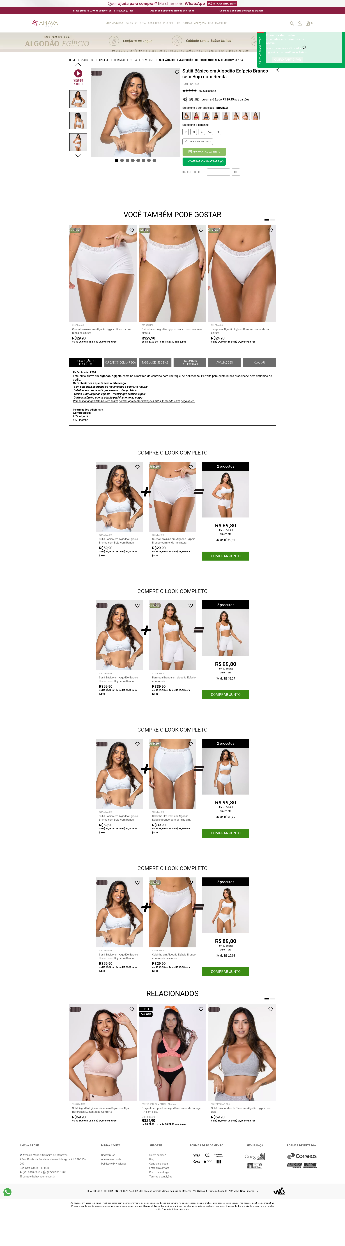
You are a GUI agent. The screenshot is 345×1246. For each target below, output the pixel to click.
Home (72, 60)
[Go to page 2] (272, 220)
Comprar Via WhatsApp (203, 161)
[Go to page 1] (266, 220)
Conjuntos (154, 23)
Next (78, 156)
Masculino (221, 23)
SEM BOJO (148, 60)
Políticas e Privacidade (113, 1163)
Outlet (234, 23)
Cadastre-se (108, 1155)
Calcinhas (131, 23)
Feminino (119, 60)
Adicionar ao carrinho (206, 151)
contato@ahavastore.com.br (38, 1176)
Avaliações (225, 362)
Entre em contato (159, 1168)
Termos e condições (160, 1176)
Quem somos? (157, 1155)
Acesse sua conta (111, 1159)
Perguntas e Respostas (190, 362)
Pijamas (187, 23)
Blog (151, 1159)
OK (236, 172)
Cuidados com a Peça (120, 362)
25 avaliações (207, 91)
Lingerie (104, 60)
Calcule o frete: (193, 172)
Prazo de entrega (159, 1172)
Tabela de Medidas (155, 362)
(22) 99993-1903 (56, 1172)
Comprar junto (226, 556)
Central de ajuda (158, 1163)
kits (178, 23)
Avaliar (259, 362)
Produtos (87, 60)
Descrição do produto (86, 362)
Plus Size (168, 23)
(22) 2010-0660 (31, 1172)
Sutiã (143, 23)
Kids (210, 23)
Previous (78, 64)
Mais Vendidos (114, 23)
